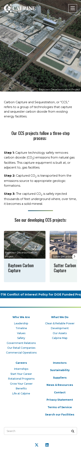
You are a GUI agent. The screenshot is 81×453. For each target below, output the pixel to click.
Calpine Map (60, 338)
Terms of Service (60, 407)
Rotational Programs (21, 378)
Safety (21, 338)
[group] (24, 256)
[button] (74, 256)
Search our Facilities (59, 414)
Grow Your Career (21, 383)
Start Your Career (21, 373)
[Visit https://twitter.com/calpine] (37, 445)
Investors (60, 362)
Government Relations (21, 343)
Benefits (21, 388)
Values (21, 333)
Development (60, 328)
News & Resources (60, 384)
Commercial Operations (21, 352)
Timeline (21, 328)
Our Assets (60, 333)
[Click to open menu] (72, 8)
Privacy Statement (60, 399)
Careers (21, 362)
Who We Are (21, 317)
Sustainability (60, 370)
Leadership (21, 323)
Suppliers (60, 377)
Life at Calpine (21, 393)
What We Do (60, 317)
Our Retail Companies (21, 347)
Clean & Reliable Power (60, 323)
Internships (21, 368)
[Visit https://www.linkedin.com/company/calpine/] (47, 445)
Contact (59, 392)
